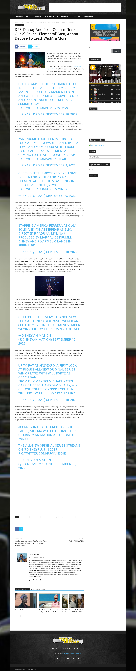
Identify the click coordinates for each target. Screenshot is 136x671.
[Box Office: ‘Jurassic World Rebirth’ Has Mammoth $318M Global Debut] (73, 600)
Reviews (38, 17)
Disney (27, 22)
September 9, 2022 (61, 165)
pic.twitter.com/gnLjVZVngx (43, 189)
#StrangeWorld (59, 321)
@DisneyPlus (58, 389)
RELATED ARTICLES (22, 589)
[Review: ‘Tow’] (26, 600)
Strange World (63, 517)
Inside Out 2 (49, 517)
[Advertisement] (85, 7)
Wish (77, 517)
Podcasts (76, 17)
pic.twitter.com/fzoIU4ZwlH (56, 329)
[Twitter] (21, 529)
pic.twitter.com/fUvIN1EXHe (42, 453)
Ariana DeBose (24, 517)
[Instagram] (30, 580)
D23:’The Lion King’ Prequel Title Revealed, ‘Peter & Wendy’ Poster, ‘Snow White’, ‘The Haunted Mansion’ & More (31, 543)
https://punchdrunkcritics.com (36, 557)
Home (16, 22)
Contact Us (88, 17)
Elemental (37, 517)
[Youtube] (41, 580)
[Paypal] (34, 580)
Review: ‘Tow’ (19, 610)
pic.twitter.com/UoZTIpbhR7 (51, 393)
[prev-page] (16, 616)
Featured (19, 17)
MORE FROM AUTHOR (38, 589)
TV (57, 17)
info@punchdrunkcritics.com (72, 653)
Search (91, 48)
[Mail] (68, 659)
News (28, 17)
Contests (64, 17)
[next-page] (19, 616)
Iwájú (55, 517)
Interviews (49, 17)
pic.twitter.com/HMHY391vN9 (43, 108)
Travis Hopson (20, 42)
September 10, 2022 (61, 114)
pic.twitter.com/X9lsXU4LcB (42, 159)
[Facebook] (17, 529)
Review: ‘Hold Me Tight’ (76, 541)
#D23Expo (52, 173)
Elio (43, 517)
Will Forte (71, 517)
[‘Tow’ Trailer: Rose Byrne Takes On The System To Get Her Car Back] (49, 600)
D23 (31, 517)
